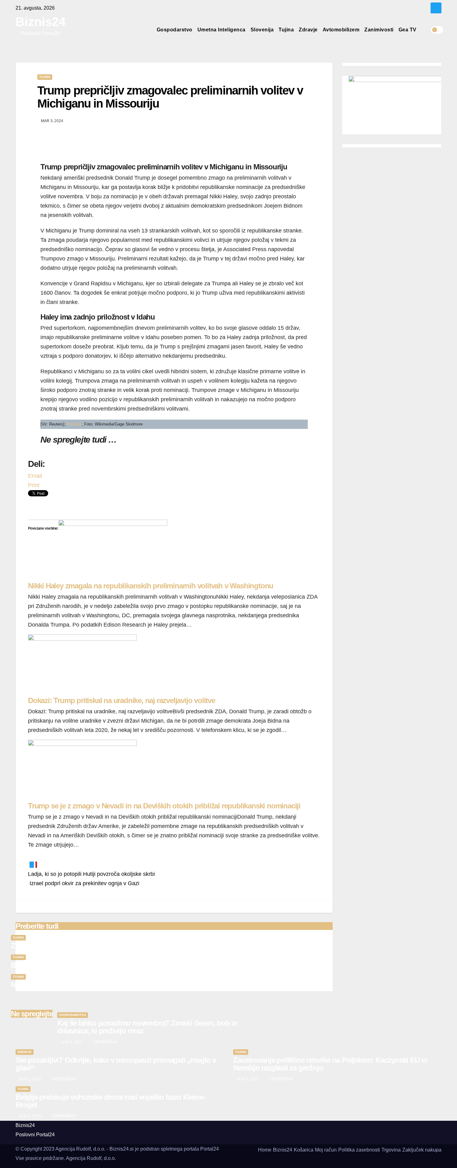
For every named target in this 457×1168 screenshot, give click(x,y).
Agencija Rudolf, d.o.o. (91, 1158)
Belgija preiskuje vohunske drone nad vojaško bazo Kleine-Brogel (116, 965)
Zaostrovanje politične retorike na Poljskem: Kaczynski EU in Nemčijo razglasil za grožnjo (154, 945)
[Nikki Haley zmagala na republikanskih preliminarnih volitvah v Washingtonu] (112, 550)
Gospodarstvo (174, 29)
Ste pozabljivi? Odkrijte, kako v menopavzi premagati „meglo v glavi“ (116, 1064)
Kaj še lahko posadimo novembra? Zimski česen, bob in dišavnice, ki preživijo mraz (147, 1027)
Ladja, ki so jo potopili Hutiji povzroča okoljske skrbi (91, 874)
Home (264, 1149)
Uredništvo (104, 1041)
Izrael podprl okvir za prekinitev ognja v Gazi (83, 883)
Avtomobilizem (341, 29)
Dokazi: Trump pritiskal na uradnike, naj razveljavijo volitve (121, 700)
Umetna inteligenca (221, 29)
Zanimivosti (379, 29)
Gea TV (408, 29)
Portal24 (74, 424)
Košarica (303, 1149)
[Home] (149, 30)
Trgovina (391, 1149)
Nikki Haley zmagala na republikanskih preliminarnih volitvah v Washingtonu (150, 586)
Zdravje (308, 29)
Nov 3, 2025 (72, 1042)
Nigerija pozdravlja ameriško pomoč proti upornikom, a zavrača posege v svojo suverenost (156, 985)
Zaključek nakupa (421, 1149)
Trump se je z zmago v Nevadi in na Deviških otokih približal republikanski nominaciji (164, 806)
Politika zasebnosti (359, 1149)
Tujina (286, 29)
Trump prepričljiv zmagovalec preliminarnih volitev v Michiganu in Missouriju (170, 97)
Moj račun (326, 1149)
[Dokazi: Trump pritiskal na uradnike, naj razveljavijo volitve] (82, 665)
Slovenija (262, 29)
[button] (426, 29)
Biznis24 (41, 22)
